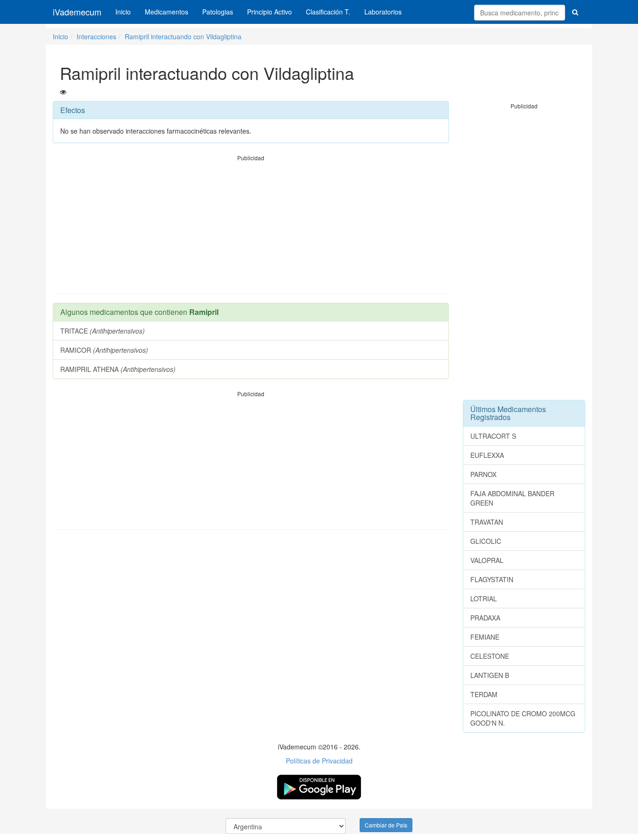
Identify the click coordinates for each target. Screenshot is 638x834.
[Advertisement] (250, 227)
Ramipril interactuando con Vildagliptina (183, 36)
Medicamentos (166, 11)
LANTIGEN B (489, 675)
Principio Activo (269, 11)
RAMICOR (104, 350)
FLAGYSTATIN (491, 579)
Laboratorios (383, 11)
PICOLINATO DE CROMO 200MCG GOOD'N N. (522, 718)
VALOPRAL (486, 560)
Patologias (217, 11)
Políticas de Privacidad (319, 760)
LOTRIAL (483, 598)
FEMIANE (484, 637)
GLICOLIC (485, 541)
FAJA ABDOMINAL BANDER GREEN (512, 498)
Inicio (123, 11)
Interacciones (96, 36)
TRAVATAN (486, 522)
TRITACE (102, 330)
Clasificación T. (328, 11)
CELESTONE (489, 656)
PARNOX (483, 474)
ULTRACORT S (493, 436)
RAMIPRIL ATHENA (118, 369)
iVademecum (77, 12)
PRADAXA (485, 617)
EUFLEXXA (487, 455)
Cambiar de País (386, 825)
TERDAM (483, 694)
